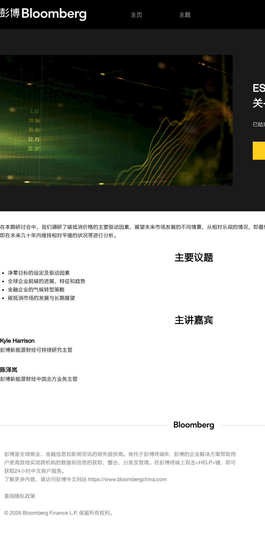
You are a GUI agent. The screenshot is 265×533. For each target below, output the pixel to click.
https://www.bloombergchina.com (127, 479)
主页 (136, 14)
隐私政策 (25, 496)
